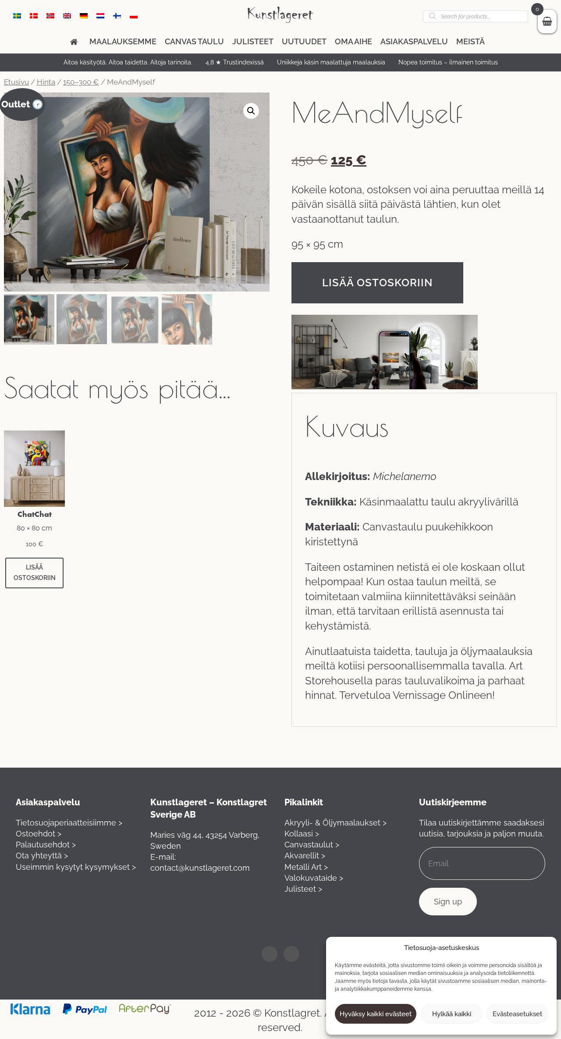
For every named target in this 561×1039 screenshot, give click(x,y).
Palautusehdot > (46, 844)
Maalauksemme (122, 41)
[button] (251, 111)
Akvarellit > (304, 855)
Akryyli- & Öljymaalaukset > (335, 822)
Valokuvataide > (313, 877)
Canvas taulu (194, 41)
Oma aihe (353, 41)
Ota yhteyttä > (42, 855)
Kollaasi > (301, 833)
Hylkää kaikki (451, 1014)
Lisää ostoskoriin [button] (35, 572)
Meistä (470, 41)
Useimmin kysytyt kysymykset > (76, 867)
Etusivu (16, 82)
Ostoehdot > (38, 833)
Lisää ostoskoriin (377, 282)
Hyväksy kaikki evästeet (376, 1014)
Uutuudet (304, 41)
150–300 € (81, 82)
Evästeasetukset (517, 1014)
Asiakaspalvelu (414, 41)
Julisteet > (303, 888)
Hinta (46, 82)
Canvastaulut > (311, 844)
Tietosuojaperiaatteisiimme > (69, 822)
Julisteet (252, 41)
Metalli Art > (306, 867)
